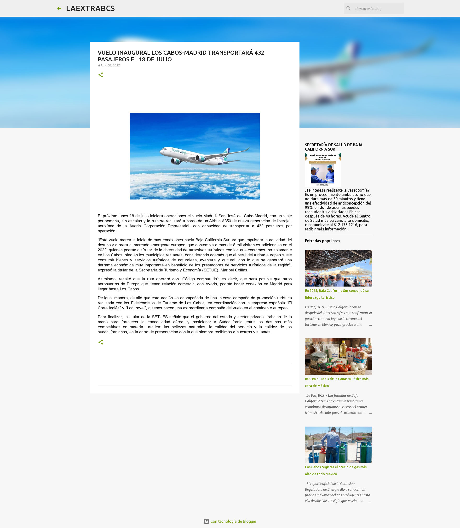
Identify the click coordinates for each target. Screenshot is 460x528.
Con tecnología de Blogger (232, 521)
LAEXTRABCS (90, 8)
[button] (101, 75)
